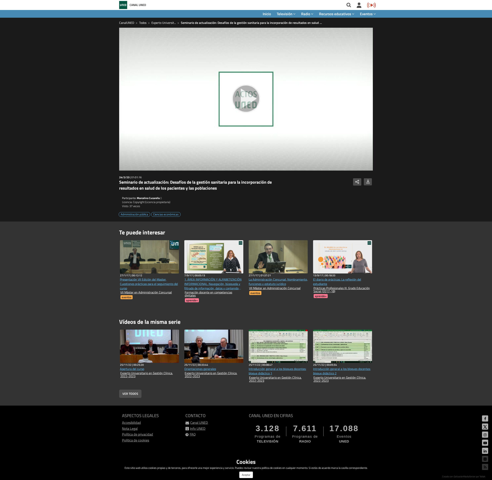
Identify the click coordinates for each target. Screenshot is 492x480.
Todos (142, 22)
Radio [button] (306, 14)
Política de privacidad (137, 434)
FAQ (193, 434)
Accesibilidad (131, 422)
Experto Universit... (163, 22)
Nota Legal (130, 428)
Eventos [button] (366, 14)
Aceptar (246, 475)
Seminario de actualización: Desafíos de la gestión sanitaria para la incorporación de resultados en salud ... (251, 22)
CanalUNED (126, 22)
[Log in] (359, 5)
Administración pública (134, 214)
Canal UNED (199, 422)
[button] (371, 269)
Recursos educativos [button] (335, 14)
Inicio (267, 14)
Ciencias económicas (166, 214)
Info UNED (197, 428)
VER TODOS (130, 393)
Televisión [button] (285, 14)
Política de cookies (135, 440)
